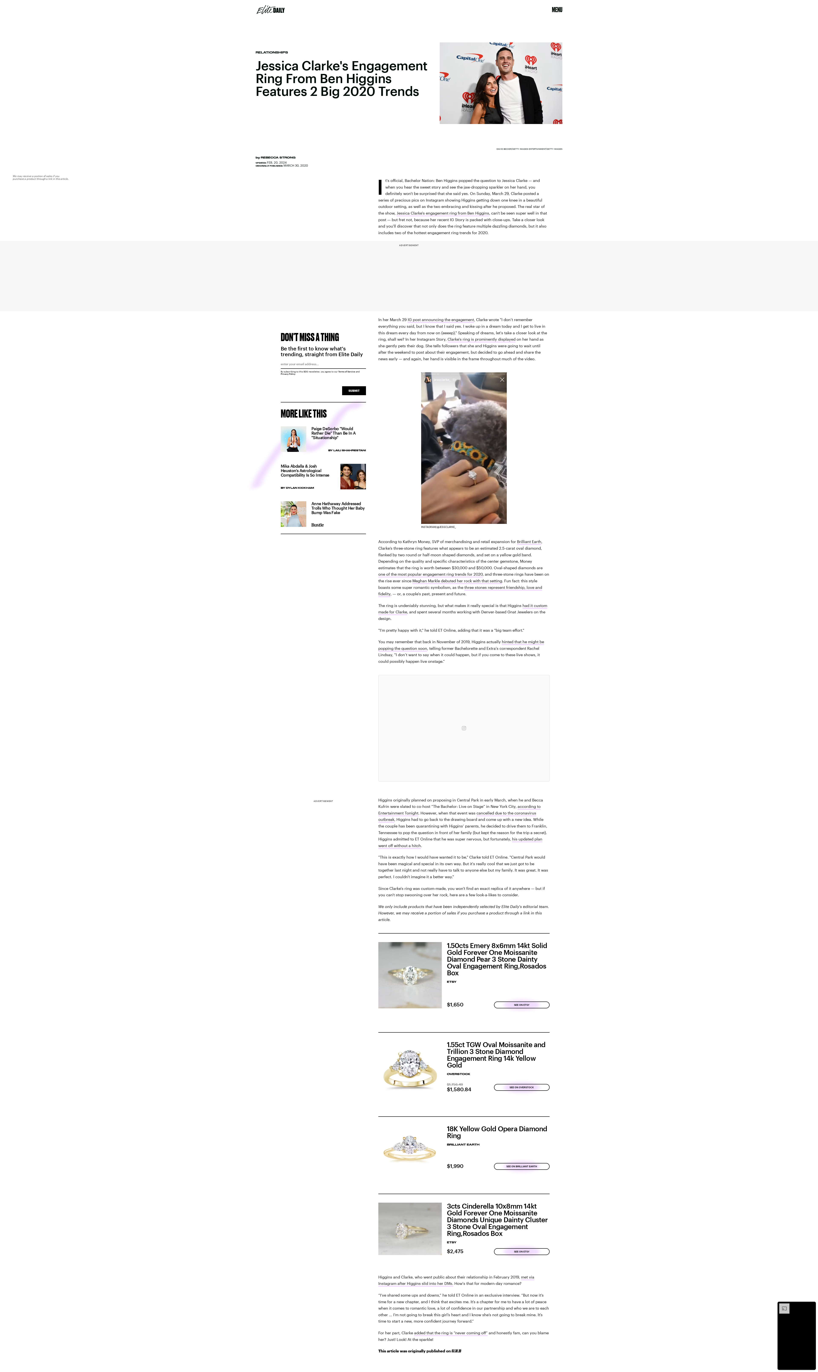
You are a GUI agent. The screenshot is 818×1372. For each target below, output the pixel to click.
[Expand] (782, 1305)
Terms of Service (346, 371)
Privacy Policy (288, 374)
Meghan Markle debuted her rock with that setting (457, 580)
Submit (354, 390)
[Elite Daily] (271, 9)
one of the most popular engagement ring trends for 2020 (430, 574)
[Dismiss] (811, 1305)
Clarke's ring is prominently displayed (482, 339)
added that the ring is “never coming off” (451, 1332)
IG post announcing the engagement (441, 319)
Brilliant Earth (529, 541)
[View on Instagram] (464, 728)
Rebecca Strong (278, 157)
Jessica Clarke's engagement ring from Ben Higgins (443, 213)
